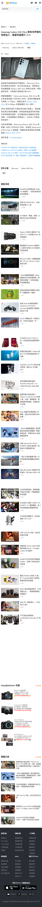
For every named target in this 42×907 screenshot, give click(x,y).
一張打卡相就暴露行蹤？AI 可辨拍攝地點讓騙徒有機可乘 (30, 459)
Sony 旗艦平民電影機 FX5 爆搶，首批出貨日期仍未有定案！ (30, 414)
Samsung (5, 47)
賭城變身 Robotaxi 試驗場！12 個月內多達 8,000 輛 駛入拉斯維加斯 (30, 248)
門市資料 (18, 861)
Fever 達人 (4, 841)
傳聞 (28, 47)
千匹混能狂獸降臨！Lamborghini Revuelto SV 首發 (30, 618)
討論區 (3, 850)
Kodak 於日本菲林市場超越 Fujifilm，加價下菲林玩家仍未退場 (30, 561)
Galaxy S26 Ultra (18, 47)
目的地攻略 (4, 867)
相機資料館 (18, 838)
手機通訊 (32, 844)
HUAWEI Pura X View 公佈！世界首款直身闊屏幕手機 (30, 340)
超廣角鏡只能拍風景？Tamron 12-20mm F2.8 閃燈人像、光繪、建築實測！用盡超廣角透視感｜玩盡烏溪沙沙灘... (30, 399)
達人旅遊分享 (5, 873)
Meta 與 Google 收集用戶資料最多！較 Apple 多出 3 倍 (30, 471)
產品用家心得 (19, 850)
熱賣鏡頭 (18, 870)
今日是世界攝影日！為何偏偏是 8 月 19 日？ (30, 517)
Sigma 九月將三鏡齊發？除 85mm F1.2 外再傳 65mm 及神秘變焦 (30, 234)
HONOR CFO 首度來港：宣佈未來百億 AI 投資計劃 (18, 147)
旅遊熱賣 (4, 864)
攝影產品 (32, 841)
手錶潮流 (32, 853)
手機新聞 (32, 43)
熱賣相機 (18, 867)
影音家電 (32, 850)
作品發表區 (4, 847)
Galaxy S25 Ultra (12, 132)
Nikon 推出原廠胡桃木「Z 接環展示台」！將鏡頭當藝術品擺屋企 (30, 591)
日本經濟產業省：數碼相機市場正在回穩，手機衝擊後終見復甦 (30, 492)
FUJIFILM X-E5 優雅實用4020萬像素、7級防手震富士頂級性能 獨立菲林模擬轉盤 (23, 707)
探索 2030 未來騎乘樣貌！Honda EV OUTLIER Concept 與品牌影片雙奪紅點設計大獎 (30, 307)
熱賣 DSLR (18, 873)
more (38, 685)
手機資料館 (18, 844)
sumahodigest (16, 137)
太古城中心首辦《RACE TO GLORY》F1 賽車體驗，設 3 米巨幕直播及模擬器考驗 (30, 505)
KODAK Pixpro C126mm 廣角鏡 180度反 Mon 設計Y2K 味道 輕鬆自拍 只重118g (23, 736)
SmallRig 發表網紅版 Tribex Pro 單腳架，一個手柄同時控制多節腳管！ (30, 191)
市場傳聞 (26, 43)
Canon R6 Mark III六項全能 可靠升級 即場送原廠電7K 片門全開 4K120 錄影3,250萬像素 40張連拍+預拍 (23, 723)
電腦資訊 (32, 847)
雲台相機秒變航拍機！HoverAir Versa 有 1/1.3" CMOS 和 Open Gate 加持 (29, 383)
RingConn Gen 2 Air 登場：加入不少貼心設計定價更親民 (20, 153)
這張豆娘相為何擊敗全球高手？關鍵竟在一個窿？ (30, 291)
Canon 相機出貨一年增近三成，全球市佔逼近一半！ (30, 319)
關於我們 (32, 861)
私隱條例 (32, 876)
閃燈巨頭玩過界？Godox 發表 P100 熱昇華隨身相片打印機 (30, 353)
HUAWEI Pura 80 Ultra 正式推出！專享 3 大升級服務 (18, 150)
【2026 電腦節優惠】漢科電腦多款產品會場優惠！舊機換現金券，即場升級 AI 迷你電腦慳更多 (30, 432)
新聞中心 (4, 27)
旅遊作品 (4, 870)
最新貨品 (18, 864)
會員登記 (32, 870)
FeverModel (5, 844)
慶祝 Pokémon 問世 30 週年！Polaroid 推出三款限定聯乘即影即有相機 (30, 578)
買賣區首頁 (32, 838)
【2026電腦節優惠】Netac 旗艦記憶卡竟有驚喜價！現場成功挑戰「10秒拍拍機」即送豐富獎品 (30, 279)
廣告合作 (32, 867)
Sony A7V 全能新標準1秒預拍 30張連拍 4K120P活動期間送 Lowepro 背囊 (22, 692)
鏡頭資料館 (18, 841)
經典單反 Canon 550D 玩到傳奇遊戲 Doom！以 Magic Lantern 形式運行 (30, 548)
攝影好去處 (4, 861)
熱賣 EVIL (18, 876)
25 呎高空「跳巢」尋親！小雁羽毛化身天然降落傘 (30, 216)
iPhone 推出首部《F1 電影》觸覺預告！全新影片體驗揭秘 (20, 155)
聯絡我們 (32, 864)
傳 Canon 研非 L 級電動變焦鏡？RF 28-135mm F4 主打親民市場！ (30, 261)
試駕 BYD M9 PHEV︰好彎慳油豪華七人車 (30, 203)
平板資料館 (18, 847)
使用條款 (32, 873)
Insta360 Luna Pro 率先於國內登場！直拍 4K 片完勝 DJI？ (30, 367)
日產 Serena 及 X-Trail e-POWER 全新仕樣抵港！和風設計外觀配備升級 (30, 445)
